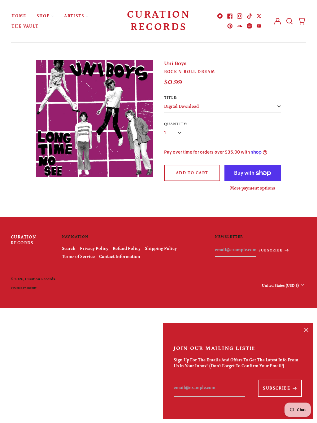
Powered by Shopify (24, 287)
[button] (289, 21)
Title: (171, 97)
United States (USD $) (281, 285)
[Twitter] (259, 16)
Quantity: (176, 124)
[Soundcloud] (239, 26)
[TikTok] (249, 16)
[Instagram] (239, 16)
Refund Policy (127, 248)
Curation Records (158, 21)
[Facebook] (230, 16)
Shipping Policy (161, 248)
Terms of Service (78, 256)
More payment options (252, 188)
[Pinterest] (230, 26)
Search (69, 248)
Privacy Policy (94, 248)
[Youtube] (259, 26)
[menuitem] (19, 16)
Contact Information (119, 256)
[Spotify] (249, 26)
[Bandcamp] (220, 16)
